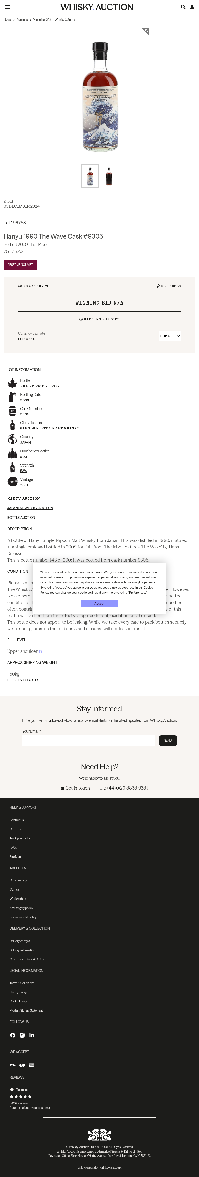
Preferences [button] (137, 592)
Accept (99, 603)
